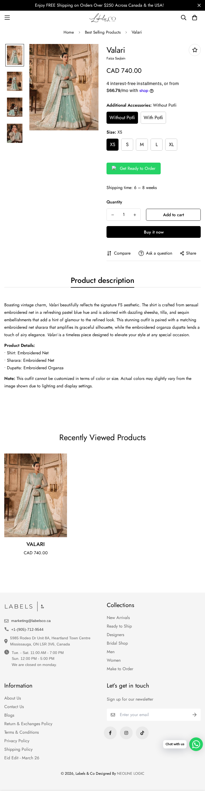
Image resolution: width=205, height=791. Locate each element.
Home (69, 32)
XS (112, 144)
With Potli (153, 117)
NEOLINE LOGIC (130, 773)
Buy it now (154, 232)
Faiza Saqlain (116, 58)
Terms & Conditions (21, 732)
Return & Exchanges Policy (28, 724)
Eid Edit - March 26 (21, 758)
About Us (12, 698)
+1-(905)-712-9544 (27, 629)
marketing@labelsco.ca (31, 621)
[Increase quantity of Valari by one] (134, 215)
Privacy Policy (16, 741)
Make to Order (120, 669)
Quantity (114, 202)
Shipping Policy (18, 749)
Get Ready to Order (137, 168)
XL (171, 144)
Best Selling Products (103, 32)
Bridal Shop (117, 643)
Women (114, 660)
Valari (35, 544)
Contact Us (14, 707)
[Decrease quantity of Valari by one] (112, 215)
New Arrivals (118, 618)
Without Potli (122, 117)
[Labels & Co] (102, 18)
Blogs (9, 715)
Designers (115, 635)
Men (111, 652)
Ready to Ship (119, 626)
